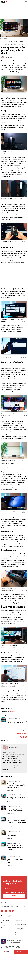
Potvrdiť (14, 895)
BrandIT (3, 925)
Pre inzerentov (4, 922)
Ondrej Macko (9, 57)
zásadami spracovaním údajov (17, 892)
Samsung (12, 711)
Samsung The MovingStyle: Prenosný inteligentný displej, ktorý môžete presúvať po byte (16, 847)
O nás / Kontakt (5, 920)
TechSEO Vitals (17, 947)
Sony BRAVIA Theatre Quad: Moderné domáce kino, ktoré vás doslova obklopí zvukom (16, 822)
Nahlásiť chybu (21, 733)
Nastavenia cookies (20, 934)
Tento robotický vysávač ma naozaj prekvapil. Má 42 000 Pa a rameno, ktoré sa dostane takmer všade (17, 785)
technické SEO (5, 947)
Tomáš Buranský (11, 801)
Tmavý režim (4, 915)
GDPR (16, 932)
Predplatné (3, 927)
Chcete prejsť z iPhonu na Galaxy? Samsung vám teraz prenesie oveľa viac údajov (16, 860)
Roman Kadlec (10, 790)
